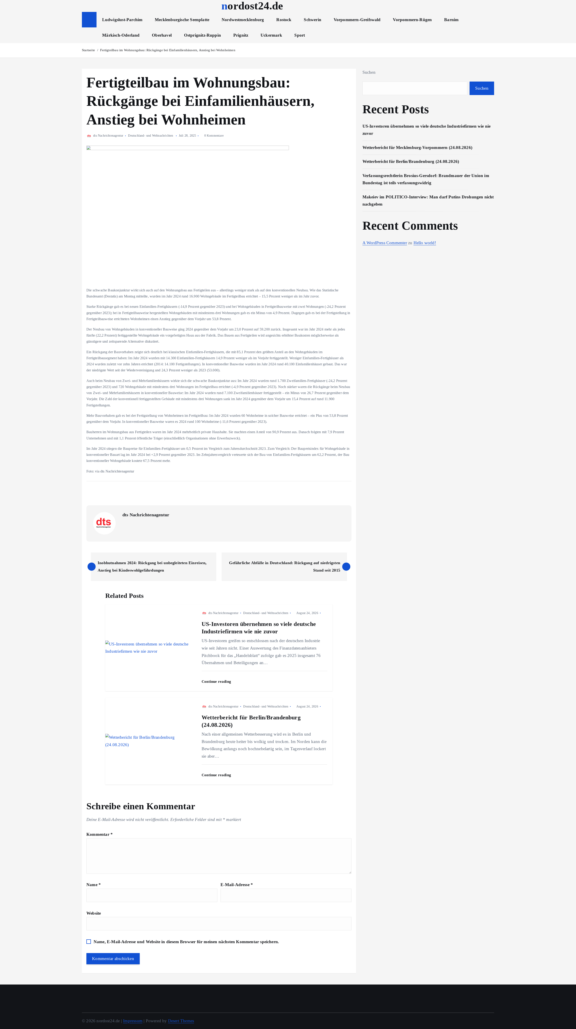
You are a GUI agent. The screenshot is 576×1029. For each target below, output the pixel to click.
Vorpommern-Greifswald (357, 19)
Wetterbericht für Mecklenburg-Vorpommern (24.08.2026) (417, 147)
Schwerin (312, 19)
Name (93, 884)
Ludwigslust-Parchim (122, 19)
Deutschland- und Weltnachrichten (150, 135)
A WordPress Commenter (384, 242)
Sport (299, 35)
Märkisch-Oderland (121, 35)
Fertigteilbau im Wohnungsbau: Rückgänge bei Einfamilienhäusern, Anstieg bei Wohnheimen (167, 50)
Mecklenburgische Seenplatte (182, 19)
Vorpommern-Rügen (412, 19)
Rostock (283, 19)
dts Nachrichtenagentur (108, 135)
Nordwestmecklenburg (243, 19)
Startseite (88, 50)
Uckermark (271, 35)
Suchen (369, 72)
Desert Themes (181, 1020)
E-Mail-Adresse (236, 884)
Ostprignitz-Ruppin (202, 35)
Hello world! (425, 242)
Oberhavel (162, 35)
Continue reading (217, 681)
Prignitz (240, 35)
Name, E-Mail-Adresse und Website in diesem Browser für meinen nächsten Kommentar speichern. (186, 941)
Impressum (132, 1020)
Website (93, 913)
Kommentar (99, 834)
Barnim (451, 19)
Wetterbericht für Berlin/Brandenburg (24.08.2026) (410, 161)
